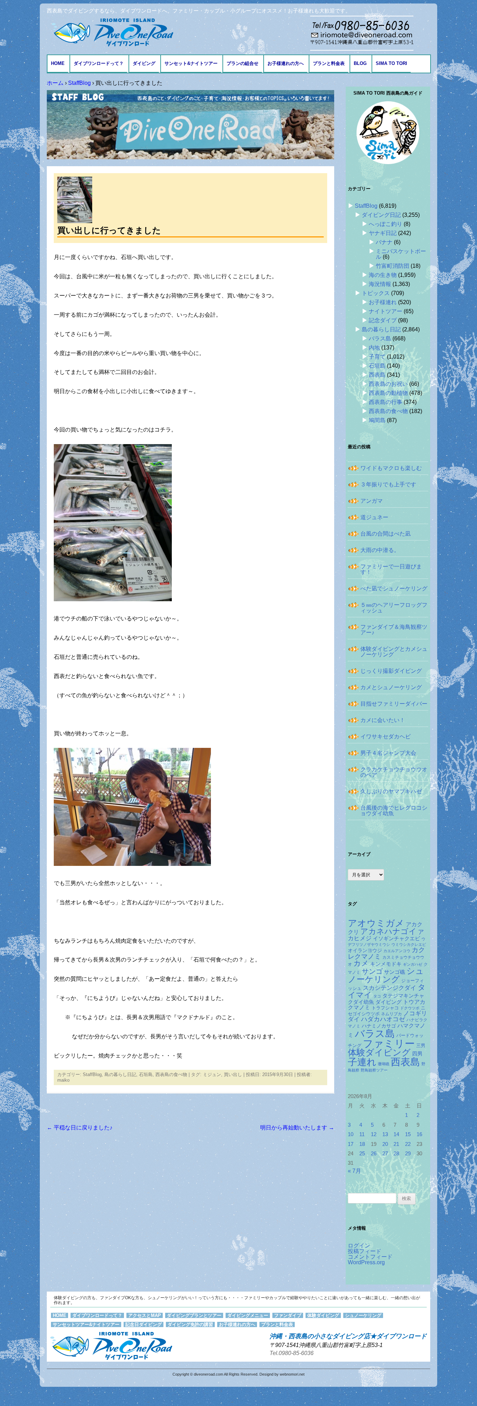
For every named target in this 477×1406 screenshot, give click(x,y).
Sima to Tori (391, 63)
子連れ (362, 1062)
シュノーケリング (386, 975)
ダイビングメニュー (247, 1315)
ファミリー (389, 1043)
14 (396, 1134)
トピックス (376, 293)
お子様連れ (383, 302)
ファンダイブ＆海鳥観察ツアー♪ (393, 629)
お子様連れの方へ (285, 63)
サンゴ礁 (394, 972)
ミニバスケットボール (401, 254)
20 (385, 1144)
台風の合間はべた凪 (385, 534)
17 (350, 1144)
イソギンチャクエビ (396, 938)
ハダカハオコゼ (383, 1019)
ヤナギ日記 (383, 233)
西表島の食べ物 (171, 1074)
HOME (58, 63)
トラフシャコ (385, 1007)
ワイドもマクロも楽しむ (391, 468)
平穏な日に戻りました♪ (79, 1128)
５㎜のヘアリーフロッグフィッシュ (393, 607)
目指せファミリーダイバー (393, 704)
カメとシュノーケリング (391, 687)
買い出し (233, 1074)
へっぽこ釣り (385, 224)
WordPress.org (366, 1262)
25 (362, 1153)
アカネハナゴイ (388, 931)
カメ (361, 963)
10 (350, 1134)
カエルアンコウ (396, 951)
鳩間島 (377, 420)
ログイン (359, 1246)
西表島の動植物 (388, 393)
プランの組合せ (242, 63)
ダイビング (144, 63)
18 (362, 1144)
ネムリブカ (391, 1013)
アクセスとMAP (144, 1315)
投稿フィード (364, 1251)
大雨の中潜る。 (379, 550)
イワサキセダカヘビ (385, 736)
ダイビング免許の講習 (190, 1324)
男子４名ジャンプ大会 (388, 753)
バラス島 (380, 338)
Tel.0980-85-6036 (292, 1353)
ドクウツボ (409, 1008)
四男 (417, 1054)
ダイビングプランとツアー (194, 1315)
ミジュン (212, 1074)
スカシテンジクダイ (389, 988)
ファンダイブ (287, 1315)
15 (408, 1134)
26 (373, 1153)
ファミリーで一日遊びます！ (391, 569)
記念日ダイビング (143, 1324)
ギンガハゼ (412, 964)
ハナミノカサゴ (379, 1026)
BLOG (360, 63)
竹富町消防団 (392, 266)
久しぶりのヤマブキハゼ (391, 791)
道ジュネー (374, 517)
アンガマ (371, 501)
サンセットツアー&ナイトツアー (86, 1324)
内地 (374, 348)
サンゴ (372, 971)
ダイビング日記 (381, 215)
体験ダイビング (379, 1052)
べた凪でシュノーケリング (393, 588)
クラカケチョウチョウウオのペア (393, 772)
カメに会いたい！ (382, 720)
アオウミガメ (376, 923)
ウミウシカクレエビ (408, 944)
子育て (377, 357)
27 (385, 1153)
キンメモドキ (386, 964)
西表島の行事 (385, 402)
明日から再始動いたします (297, 1128)
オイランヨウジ (365, 950)
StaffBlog (92, 1074)
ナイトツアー (385, 311)
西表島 (377, 375)
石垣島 (146, 1074)
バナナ (384, 242)
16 (419, 1134)
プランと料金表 (329, 63)
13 (385, 1134)
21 (396, 1144)
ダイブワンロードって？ (99, 63)
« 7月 (354, 1171)
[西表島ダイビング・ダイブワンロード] (112, 32)
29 (408, 1153)
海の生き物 (383, 275)
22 (408, 1144)
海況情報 (380, 284)
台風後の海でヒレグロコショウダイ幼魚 (393, 810)
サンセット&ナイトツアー (191, 63)
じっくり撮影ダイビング (391, 671)
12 (373, 1134)
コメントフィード (370, 1257)
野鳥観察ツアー (374, 1070)
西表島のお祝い (388, 384)
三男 (420, 1045)
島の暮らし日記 (120, 1074)
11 (362, 1134)
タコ (377, 996)
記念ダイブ (383, 320)
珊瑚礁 (383, 1064)
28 (396, 1153)
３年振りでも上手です (388, 484)
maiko (63, 1080)
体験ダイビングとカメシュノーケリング (393, 651)
